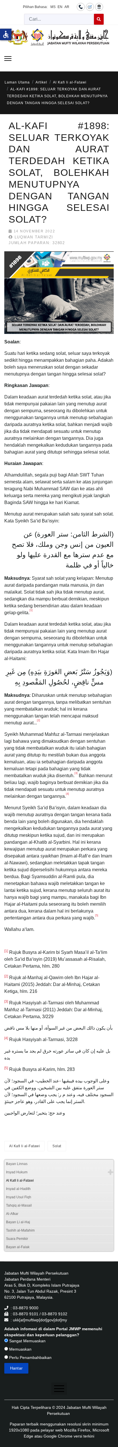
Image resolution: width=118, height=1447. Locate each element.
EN (60, 7)
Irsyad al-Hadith (18, 1189)
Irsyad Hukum (16, 1172)
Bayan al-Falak (18, 1247)
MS (53, 7)
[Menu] (7, 58)
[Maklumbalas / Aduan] (90, 7)
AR (66, 7)
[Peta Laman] (99, 7)
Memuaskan (20, 1349)
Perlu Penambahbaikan (30, 1357)
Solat (56, 1146)
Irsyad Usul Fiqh (18, 1197)
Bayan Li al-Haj (18, 1222)
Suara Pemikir (17, 1239)
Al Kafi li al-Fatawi (24, 1146)
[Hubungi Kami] (80, 7)
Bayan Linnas (16, 1164)
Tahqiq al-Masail (19, 1205)
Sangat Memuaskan (27, 1341)
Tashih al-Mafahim (20, 1230)
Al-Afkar (12, 1214)
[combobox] (59, 19)
